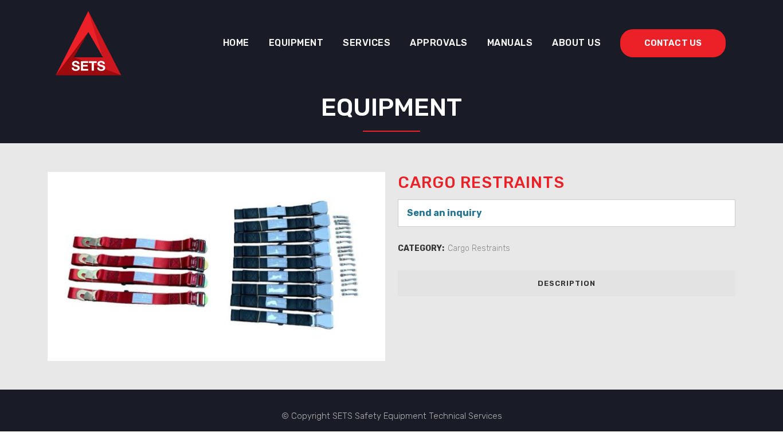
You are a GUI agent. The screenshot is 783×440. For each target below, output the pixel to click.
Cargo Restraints (479, 248)
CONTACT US (673, 43)
